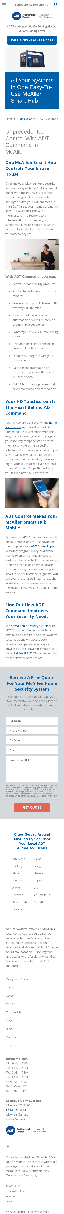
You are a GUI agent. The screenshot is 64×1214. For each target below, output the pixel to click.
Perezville (38, 902)
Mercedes (39, 873)
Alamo (16, 887)
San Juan (17, 880)
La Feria (17, 909)
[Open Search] (56, 4)
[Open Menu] (4, 5)
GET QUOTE (32, 807)
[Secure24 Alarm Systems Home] (32, 16)
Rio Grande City (42, 895)
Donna (37, 858)
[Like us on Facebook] (8, 1147)
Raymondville (20, 902)
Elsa (35, 887)
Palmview (17, 895)
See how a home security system (27, 626)
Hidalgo (37, 866)
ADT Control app (42, 546)
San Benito (18, 858)
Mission (16, 873)
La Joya (37, 880)
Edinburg (17, 866)
